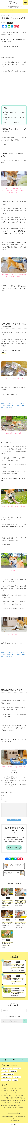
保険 (12, 1098)
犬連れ (4, 1107)
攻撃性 (20, 905)
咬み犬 (23, 1098)
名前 (2, 795)
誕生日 (14, 1107)
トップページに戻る (14, 1113)
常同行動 (15, 1100)
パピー (15, 1093)
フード (21, 1093)
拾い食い (4, 947)
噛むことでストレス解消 (12, 122)
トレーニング (14, 1090)
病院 (9, 1107)
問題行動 (10, 22)
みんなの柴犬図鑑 (8, 1074)
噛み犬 (9, 907)
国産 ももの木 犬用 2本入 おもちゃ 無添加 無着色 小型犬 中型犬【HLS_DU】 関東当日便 (14, 405)
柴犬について (6, 1068)
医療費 (17, 1098)
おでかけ (16, 1077)
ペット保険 (5, 1098)
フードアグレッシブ (19, 925)
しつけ (17, 988)
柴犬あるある (6, 1105)
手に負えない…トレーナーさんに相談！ (14, 113)
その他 (15, 1080)
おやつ (11, 1088)
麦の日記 (16, 1068)
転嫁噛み (4, 927)
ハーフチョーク (6, 1093)
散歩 (9, 1103)
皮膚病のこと (6, 1077)
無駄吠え (17, 1105)
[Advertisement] (14, 91)
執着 (9, 1100)
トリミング (4, 907)
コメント (4, 801)
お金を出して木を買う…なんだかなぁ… (14, 118)
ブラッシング (19, 1095)
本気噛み (7, 925)
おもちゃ (4, 1088)
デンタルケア (11, 15)
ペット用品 (6, 1080)
